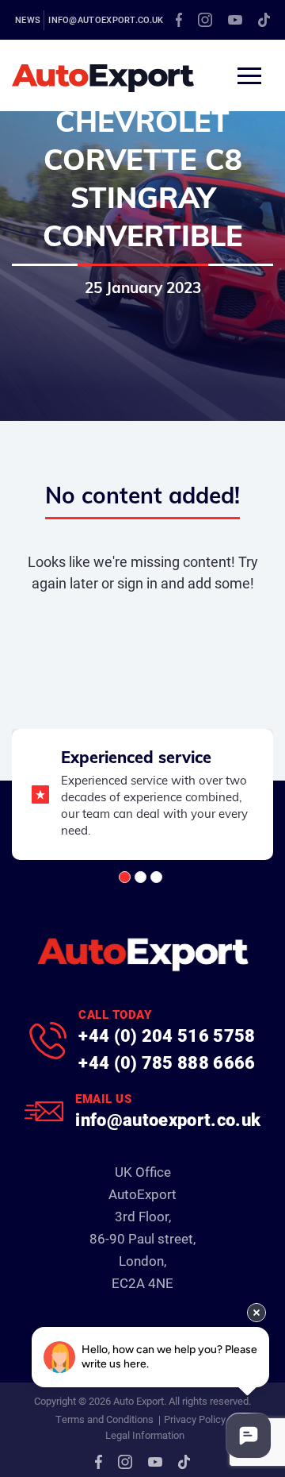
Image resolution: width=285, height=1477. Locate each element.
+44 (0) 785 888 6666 (167, 1062)
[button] (125, 877)
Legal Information (144, 1435)
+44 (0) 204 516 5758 (167, 1035)
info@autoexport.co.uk (105, 19)
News (27, 19)
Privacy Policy (195, 1419)
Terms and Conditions (104, 1419)
